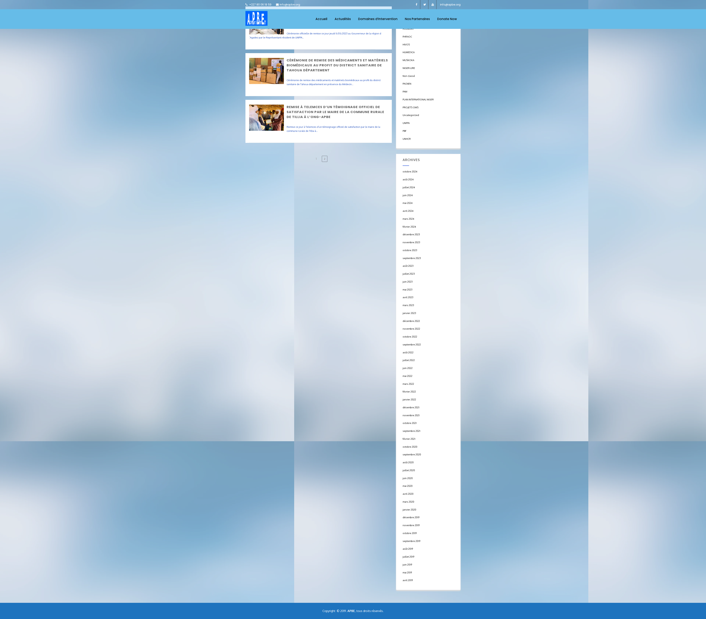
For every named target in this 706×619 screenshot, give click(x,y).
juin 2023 (408, 281)
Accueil (321, 19)
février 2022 (409, 391)
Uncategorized (411, 115)
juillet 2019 (408, 556)
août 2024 (408, 179)
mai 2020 (408, 485)
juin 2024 (408, 195)
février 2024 (409, 226)
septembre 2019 (411, 541)
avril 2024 (408, 210)
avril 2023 (408, 297)
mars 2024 (408, 218)
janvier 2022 (409, 399)
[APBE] (256, 18)
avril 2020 (408, 493)
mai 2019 (407, 572)
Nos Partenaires (417, 19)
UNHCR (407, 138)
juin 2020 (408, 478)
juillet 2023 (409, 273)
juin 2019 (407, 564)
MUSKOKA (408, 60)
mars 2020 (408, 501)
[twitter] (424, 4)
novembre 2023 (411, 242)
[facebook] (416, 4)
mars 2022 (408, 383)
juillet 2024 (409, 187)
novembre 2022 (411, 328)
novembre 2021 (411, 415)
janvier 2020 (409, 509)
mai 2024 (408, 202)
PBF (404, 130)
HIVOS (406, 44)
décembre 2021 (411, 407)
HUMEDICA (409, 52)
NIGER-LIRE (409, 68)
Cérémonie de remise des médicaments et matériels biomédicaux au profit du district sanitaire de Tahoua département (337, 65)
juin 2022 (408, 368)
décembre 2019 (411, 517)
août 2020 (408, 462)
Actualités (343, 19)
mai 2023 (407, 289)
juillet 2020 (409, 470)
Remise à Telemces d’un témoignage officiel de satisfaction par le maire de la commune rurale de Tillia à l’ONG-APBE (335, 112)
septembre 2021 (411, 430)
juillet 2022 (409, 360)
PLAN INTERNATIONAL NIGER (418, 99)
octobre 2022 (410, 336)
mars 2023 (408, 305)
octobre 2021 (410, 423)
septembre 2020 (412, 454)
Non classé (409, 75)
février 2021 (409, 438)
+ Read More (381, 46)
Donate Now (447, 19)
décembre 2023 (411, 234)
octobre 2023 (410, 250)
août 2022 (408, 352)
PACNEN (407, 83)
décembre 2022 (411, 321)
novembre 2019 (411, 525)
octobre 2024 (410, 171)
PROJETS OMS (410, 107)
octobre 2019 (410, 533)
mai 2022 (407, 375)
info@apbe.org (290, 4)
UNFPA (406, 123)
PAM (405, 91)
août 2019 (408, 548)
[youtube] (432, 4)
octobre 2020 (410, 446)
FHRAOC (407, 36)
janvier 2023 (409, 313)
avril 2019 (408, 580)
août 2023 (408, 265)
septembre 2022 (412, 344)
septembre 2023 (412, 258)
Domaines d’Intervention (377, 19)
